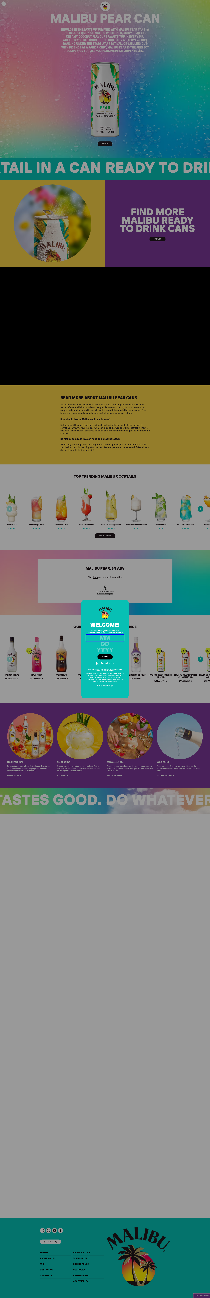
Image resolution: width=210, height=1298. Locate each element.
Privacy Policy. (94, 675)
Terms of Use (119, 673)
